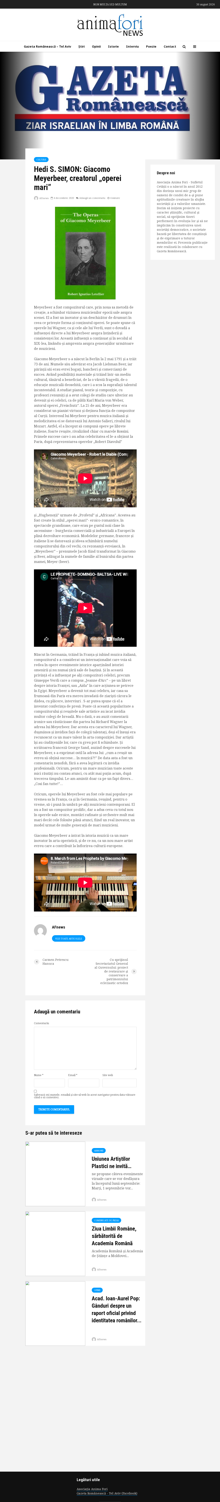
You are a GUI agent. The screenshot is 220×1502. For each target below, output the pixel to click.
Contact (170, 46)
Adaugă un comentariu (92, 197)
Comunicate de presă (106, 1220)
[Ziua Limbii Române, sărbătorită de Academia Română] (55, 1243)
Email (72, 1075)
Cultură (41, 159)
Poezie (151, 46)
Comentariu (41, 1023)
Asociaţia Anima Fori (92, 1489)
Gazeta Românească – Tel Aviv (47, 46)
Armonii (98, 1150)
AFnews (44, 198)
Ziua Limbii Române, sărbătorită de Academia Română (114, 1235)
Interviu (132, 46)
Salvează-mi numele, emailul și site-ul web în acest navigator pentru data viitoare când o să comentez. (84, 1096)
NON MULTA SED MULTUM (110, 4)
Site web (107, 1075)
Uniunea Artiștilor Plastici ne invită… (111, 1162)
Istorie (113, 46)
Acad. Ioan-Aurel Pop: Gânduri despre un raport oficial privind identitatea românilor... (116, 1309)
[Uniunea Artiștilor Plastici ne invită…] (55, 1173)
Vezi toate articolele (68, 938)
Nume (38, 1075)
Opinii (96, 46)
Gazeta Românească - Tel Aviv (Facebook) (107, 1493)
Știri (81, 46)
